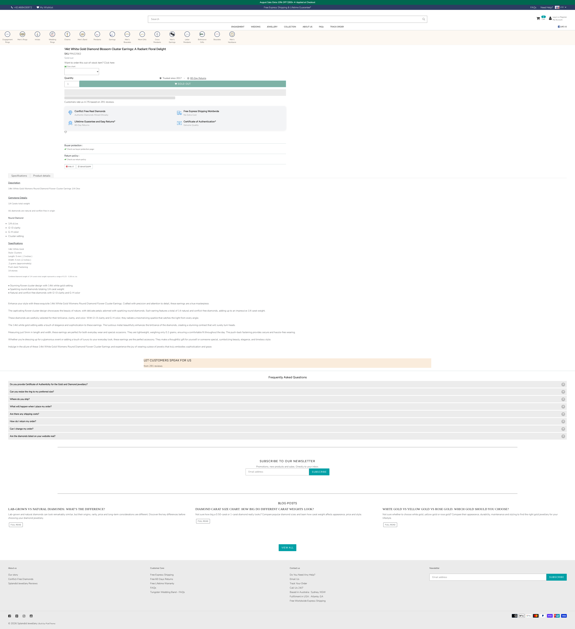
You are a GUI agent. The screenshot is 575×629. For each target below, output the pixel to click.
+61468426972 (23, 7)
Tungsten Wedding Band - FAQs (167, 592)
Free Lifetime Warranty (162, 583)
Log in (555, 17)
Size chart (71, 66)
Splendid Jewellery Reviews (23, 583)
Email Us (294, 579)
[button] (175, 92)
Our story (13, 574)
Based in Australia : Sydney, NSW (308, 592)
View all (287, 547)
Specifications (19, 175)
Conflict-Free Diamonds (20, 579)
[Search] (423, 19)
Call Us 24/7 (296, 587)
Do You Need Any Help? (302, 574)
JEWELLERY (272, 26)
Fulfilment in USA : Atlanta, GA (306, 596)
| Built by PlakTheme (46, 623)
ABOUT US (307, 26)
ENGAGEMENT (237, 26)
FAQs (533, 7)
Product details (41, 175)
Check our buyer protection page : (81, 149)
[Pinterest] (16, 616)
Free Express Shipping (162, 574)
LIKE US (563, 26)
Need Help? (547, 7)
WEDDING (255, 26)
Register (563, 17)
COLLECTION (290, 26)
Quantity (68, 78)
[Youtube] (31, 616)
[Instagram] (24, 616)
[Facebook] (9, 616)
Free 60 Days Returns (161, 579)
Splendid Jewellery (27, 623)
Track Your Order (298, 583)
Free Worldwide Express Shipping (308, 600)
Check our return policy (76, 159)
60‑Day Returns (198, 78)
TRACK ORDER (337, 26)
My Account (557, 20)
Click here (108, 62)
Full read (16, 525)
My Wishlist (46, 7)
